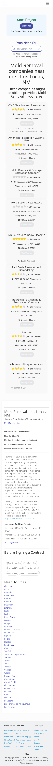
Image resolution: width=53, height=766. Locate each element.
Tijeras (7, 660)
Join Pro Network (22, 731)
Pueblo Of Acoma (12, 629)
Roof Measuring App (23, 737)
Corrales (8, 648)
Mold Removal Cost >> (14, 423)
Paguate (7, 635)
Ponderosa (9, 645)
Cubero (7, 601)
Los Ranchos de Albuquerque (17, 703)
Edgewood (8, 604)
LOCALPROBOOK (17, 3)
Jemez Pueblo (10, 617)
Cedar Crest (9, 595)
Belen (6, 589)
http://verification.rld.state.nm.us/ (19, 518)
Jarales (7, 614)
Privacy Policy (39, 734)
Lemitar (7, 697)
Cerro (6, 694)
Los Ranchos (9, 707)
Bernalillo (8, 592)
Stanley (7, 657)
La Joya (7, 623)
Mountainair (9, 632)
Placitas (7, 642)
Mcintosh (8, 626)
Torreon (7, 666)
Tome (6, 663)
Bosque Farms (10, 676)
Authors (37, 737)
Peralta (7, 638)
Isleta (6, 611)
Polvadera (8, 700)
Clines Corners (10, 679)
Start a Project (9, 740)
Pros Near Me (9, 737)
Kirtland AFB (9, 688)
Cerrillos (7, 598)
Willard (7, 673)
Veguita (7, 669)
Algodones (8, 586)
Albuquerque (10, 685)
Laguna (7, 620)
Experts (18, 734)
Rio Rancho (9, 691)
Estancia (8, 607)
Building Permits (12, 542)
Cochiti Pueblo (10, 682)
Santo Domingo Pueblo (14, 654)
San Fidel (8, 651)
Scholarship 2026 (40, 731)
